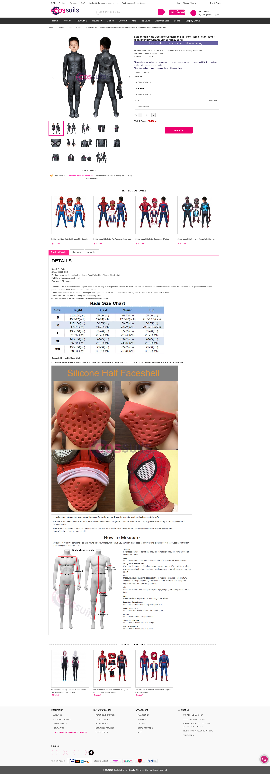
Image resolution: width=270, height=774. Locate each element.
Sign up (186, 3)
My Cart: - (209, 13)
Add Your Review (142, 72)
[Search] (161, 12)
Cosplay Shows (192, 21)
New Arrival (81, 21)
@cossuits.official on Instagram (80, 175)
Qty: (136, 115)
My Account (143, 715)
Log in (193, 3)
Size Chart (213, 101)
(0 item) (209, 15)
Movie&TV (97, 21)
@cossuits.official (204, 731)
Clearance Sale (162, 21)
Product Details (58, 252)
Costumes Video (145, 728)
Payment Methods (103, 719)
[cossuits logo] (70, 8)
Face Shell (140, 89)
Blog (140, 732)
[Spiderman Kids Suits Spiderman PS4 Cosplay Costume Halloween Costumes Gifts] (70, 215)
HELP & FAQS (58, 728)
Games (110, 21)
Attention (91, 252)
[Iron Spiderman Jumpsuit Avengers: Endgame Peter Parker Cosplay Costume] (112, 668)
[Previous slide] (53, 77)
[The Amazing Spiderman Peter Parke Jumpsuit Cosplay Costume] (154, 668)
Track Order (215, 3)
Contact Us (188, 735)
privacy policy (60, 724)
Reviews (76, 252)
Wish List (142, 719)
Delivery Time (101, 724)
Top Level (145, 21)
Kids (134, 21)
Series (177, 21)
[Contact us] (264, 759)
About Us (57, 715)
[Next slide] (129, 77)
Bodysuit (123, 21)
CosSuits (117, 770)
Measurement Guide (104, 715)
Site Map (141, 724)
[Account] (201, 3)
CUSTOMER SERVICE (62, 719)
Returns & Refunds (104, 728)
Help (178, 3)
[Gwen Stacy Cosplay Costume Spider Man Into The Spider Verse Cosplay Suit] (70, 668)
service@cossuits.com (194, 719)
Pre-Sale (67, 21)
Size (137, 101)
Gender (138, 77)
